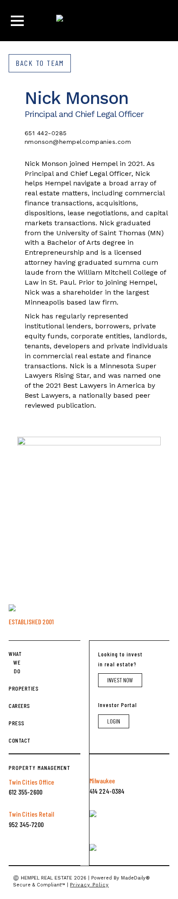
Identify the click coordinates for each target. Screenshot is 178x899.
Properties (14, 688)
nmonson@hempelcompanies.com (78, 141)
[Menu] (17, 20)
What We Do (14, 662)
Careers (14, 705)
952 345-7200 (26, 824)
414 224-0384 (106, 791)
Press (14, 723)
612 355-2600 (25, 792)
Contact (14, 740)
